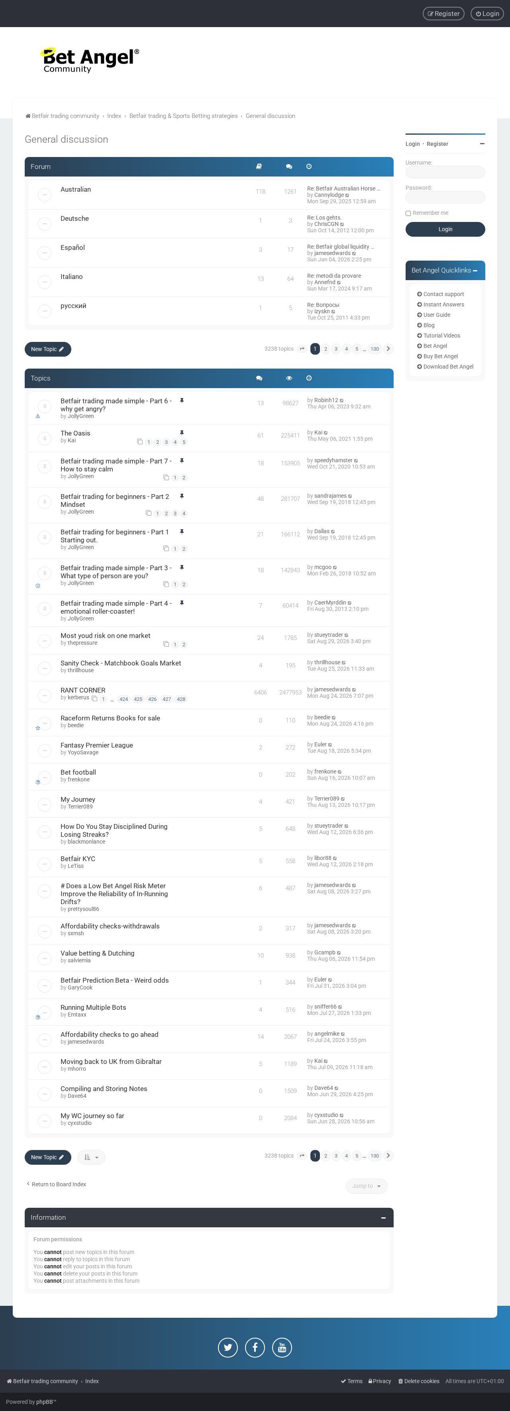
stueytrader (328, 635)
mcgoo (323, 567)
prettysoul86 (83, 909)
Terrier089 (80, 806)
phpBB (44, 1402)
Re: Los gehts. (324, 217)
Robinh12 (326, 400)
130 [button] (375, 349)
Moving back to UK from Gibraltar (111, 1062)
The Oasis (75, 433)
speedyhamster (333, 460)
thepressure (82, 643)
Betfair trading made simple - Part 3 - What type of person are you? (116, 572)
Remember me (430, 213)
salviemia (79, 960)
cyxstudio (80, 1123)
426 (152, 699)
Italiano (72, 277)
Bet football (78, 772)
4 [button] (346, 349)
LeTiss (76, 866)
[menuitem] (487, 13)
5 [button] (356, 349)
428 (181, 699)
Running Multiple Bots (93, 1007)
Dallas (322, 531)
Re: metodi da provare (334, 276)
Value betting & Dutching (98, 953)
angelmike (326, 1033)
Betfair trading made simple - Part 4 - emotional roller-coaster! (116, 607)
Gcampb (324, 952)
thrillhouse (81, 670)
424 (124, 699)
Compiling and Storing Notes (104, 1089)
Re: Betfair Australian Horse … (343, 188)
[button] (302, 349)
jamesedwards (332, 253)
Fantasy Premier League (97, 745)
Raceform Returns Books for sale (110, 718)
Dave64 (77, 1096)
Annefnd (324, 282)
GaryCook (80, 987)
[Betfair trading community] (79, 62)
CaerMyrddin (330, 602)
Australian (76, 189)
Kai (72, 440)
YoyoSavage (83, 752)
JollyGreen (81, 416)
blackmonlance (86, 841)
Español (73, 247)
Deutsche (75, 218)
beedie (76, 725)
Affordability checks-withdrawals (110, 926)
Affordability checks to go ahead (110, 1034)
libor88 (323, 858)
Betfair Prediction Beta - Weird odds (115, 980)
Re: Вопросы (323, 305)
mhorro (77, 1069)
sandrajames (330, 496)
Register (437, 144)
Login (413, 144)
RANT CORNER (83, 690)
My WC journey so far (92, 1116)
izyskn (322, 311)
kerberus (78, 697)
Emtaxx (77, 1014)
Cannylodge (329, 195)
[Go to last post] (342, 400)
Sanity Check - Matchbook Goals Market (121, 663)
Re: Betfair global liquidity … (340, 246)
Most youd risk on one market (106, 636)
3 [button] (336, 349)
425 (138, 699)
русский (73, 306)
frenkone (79, 779)
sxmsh (76, 933)
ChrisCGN (326, 224)
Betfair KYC (78, 859)
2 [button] (325, 349)
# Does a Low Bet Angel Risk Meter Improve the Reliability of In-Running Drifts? (114, 894)
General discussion (66, 139)
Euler (320, 744)
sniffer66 (325, 1006)
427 (167, 699)
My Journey (78, 799)
